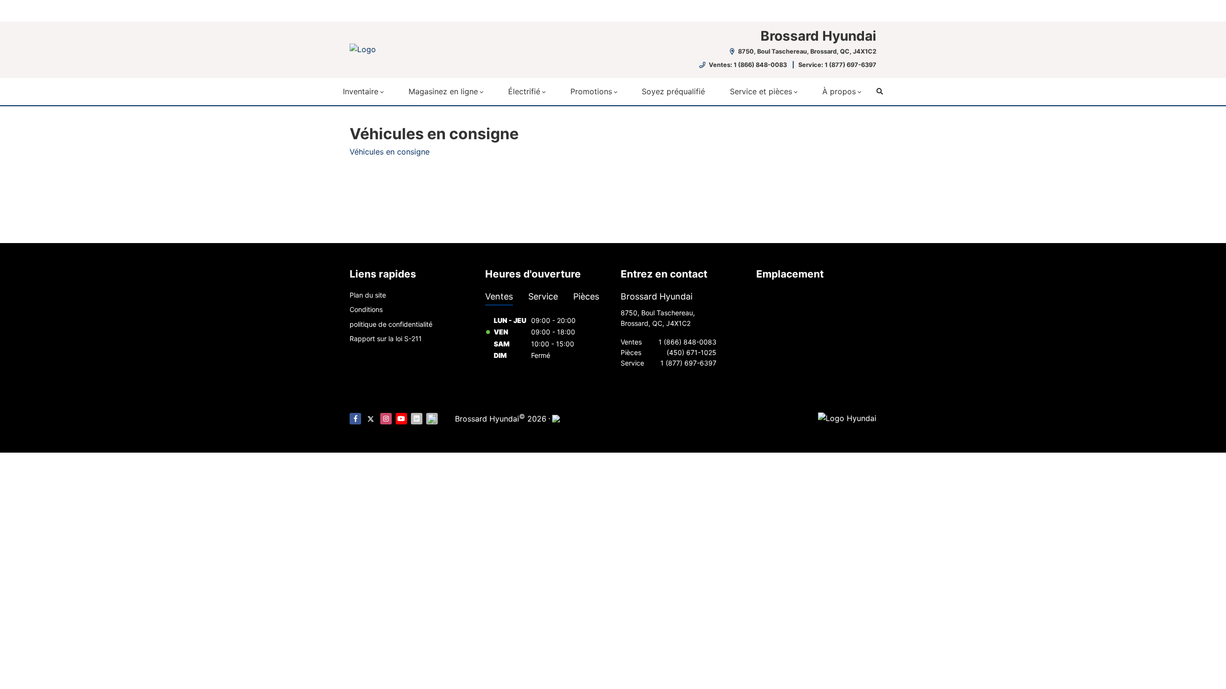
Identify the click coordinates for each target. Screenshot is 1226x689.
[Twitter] (370, 418)
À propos (839, 91)
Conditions (366, 309)
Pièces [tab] (586, 296)
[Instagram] (386, 418)
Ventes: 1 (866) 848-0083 (748, 64)
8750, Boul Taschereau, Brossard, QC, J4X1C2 (806, 51)
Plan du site (368, 295)
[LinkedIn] (416, 418)
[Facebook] (355, 418)
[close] (866, 8)
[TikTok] (432, 418)
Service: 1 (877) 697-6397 (837, 64)
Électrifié (524, 91)
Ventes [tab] (499, 296)
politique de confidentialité (391, 324)
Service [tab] (543, 296)
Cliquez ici (530, 10)
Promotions (591, 91)
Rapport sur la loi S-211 (386, 338)
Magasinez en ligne (443, 91)
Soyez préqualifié (673, 91)
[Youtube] (401, 418)
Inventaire (360, 91)
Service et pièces (761, 91)
